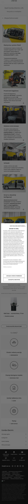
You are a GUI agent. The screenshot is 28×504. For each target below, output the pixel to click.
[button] (18, 225)
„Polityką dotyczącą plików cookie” (14, 262)
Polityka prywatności (7, 266)
